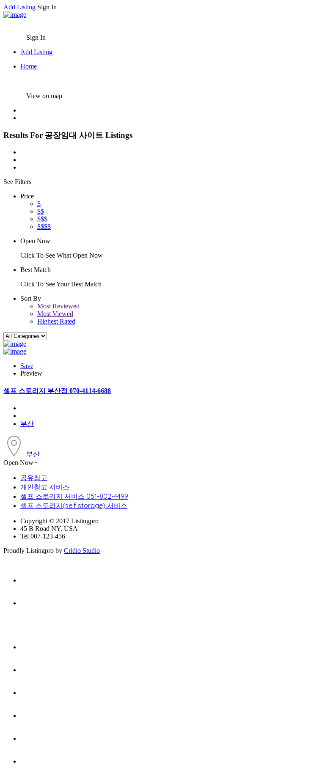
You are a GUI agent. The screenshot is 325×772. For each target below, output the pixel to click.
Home (28, 66)
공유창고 (33, 477)
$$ (40, 211)
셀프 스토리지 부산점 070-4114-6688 (57, 390)
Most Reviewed (58, 306)
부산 (27, 423)
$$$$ (44, 226)
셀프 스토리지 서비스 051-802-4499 (74, 496)
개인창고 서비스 (44, 487)
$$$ (42, 219)
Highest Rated (56, 321)
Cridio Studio (82, 550)
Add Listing (19, 7)
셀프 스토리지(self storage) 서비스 (73, 505)
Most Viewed (55, 313)
